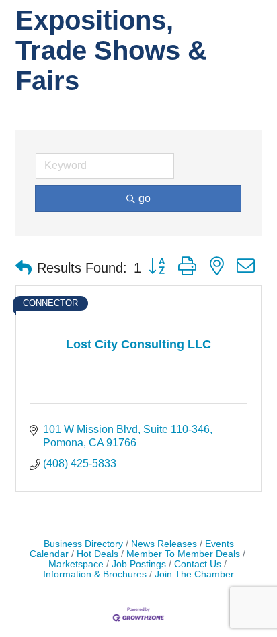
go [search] (144, 198)
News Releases (164, 544)
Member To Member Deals (183, 554)
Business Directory (83, 544)
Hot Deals (97, 554)
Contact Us (197, 564)
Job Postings (139, 564)
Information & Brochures (95, 574)
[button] (23, 268)
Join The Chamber (194, 574)
